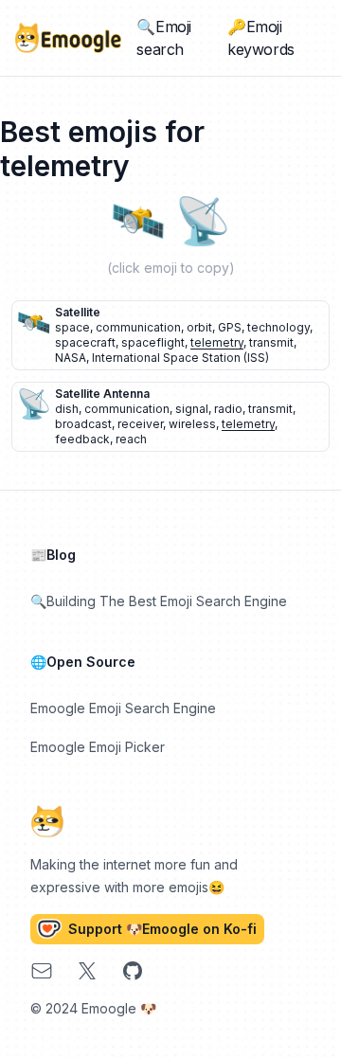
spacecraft (85, 342)
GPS (230, 327)
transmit (271, 342)
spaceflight (153, 342)
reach (131, 439)
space (72, 327)
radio (228, 409)
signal (191, 409)
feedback (82, 439)
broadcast (83, 424)
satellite (77, 312)
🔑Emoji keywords (261, 38)
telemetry (216, 342)
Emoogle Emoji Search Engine (123, 708)
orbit (199, 327)
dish (67, 409)
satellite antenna (102, 393)
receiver (140, 424)
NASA (70, 357)
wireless (192, 424)
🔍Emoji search (163, 38)
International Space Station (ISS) (180, 357)
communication (138, 327)
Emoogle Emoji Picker (97, 747)
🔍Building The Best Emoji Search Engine (158, 601)
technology (278, 327)
